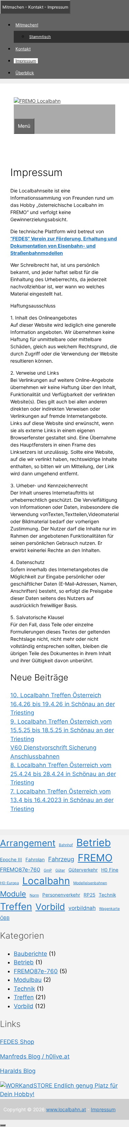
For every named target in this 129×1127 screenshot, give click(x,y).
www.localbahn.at (66, 1109)
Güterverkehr (83, 870)
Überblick (24, 72)
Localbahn (46, 881)
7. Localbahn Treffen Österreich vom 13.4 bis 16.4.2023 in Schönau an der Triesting (62, 800)
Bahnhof (66, 845)
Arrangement (27, 843)
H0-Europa (9, 883)
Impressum (25, 60)
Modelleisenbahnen (90, 883)
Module (13, 893)
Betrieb (93, 843)
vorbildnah (82, 908)
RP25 (89, 895)
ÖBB (5, 918)
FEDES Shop (17, 1041)
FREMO (95, 858)
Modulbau (28, 979)
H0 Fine (109, 870)
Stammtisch (40, 36)
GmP (48, 870)
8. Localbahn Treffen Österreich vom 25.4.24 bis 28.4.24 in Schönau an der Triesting (63, 774)
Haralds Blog (17, 1070)
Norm (34, 895)
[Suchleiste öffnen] (17, 111)
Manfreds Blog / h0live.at (34, 1056)
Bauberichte (30, 953)
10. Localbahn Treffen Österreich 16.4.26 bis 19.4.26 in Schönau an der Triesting (62, 704)
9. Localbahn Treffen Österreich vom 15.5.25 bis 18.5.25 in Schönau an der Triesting (62, 730)
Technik (107, 895)
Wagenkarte (109, 908)
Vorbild (50, 906)
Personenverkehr (61, 895)
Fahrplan (35, 859)
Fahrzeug (61, 859)
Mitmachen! (26, 24)
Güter (60, 870)
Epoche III (11, 859)
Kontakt (23, 48)
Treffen (16, 906)
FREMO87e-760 (20, 869)
